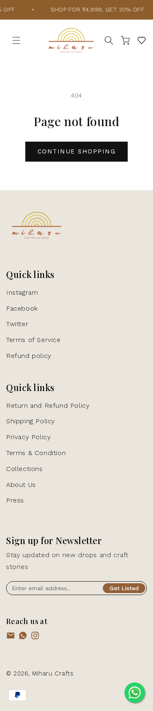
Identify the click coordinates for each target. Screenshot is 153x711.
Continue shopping (77, 151)
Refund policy (28, 356)
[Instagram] (35, 637)
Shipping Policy (30, 421)
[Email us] (10, 637)
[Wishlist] (141, 40)
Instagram (22, 292)
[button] (16, 40)
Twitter (17, 324)
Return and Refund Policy (47, 405)
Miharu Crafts (53, 673)
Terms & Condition (36, 453)
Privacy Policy (28, 437)
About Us (21, 485)
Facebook (22, 308)
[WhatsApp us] (22, 637)
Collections (24, 469)
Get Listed (124, 588)
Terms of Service (33, 340)
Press (15, 500)
